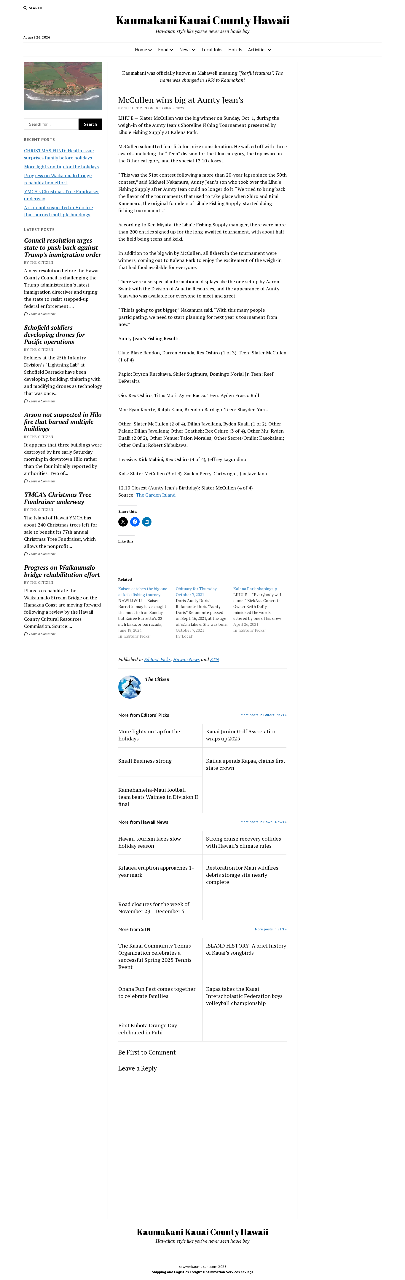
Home (141, 49)
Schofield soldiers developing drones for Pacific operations (54, 334)
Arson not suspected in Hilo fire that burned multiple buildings (63, 421)
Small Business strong (145, 760)
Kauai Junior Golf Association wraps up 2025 (241, 735)
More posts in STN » (271, 929)
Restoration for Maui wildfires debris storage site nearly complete (242, 874)
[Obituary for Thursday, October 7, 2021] (204, 612)
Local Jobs (212, 49)
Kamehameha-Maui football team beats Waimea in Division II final (158, 796)
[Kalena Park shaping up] (262, 609)
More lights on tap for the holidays (61, 166)
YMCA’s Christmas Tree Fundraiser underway (57, 498)
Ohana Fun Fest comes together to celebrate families (156, 992)
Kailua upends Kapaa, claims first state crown (245, 764)
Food (163, 49)
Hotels (235, 49)
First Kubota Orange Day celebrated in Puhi (147, 1029)
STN (214, 659)
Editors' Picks (157, 659)
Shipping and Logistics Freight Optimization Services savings (202, 1272)
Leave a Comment (41, 314)
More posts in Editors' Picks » (264, 715)
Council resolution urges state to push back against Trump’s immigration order (62, 247)
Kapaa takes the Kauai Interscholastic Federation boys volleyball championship (244, 996)
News (185, 49)
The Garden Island (156, 495)
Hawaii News (186, 659)
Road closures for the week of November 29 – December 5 (153, 907)
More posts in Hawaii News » (264, 822)
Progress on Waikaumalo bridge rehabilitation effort (62, 571)
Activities (257, 49)
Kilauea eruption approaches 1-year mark (156, 871)
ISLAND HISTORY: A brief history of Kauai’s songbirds (246, 949)
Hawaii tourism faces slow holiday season (149, 842)
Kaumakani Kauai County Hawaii (202, 20)
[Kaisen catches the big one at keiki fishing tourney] (147, 612)
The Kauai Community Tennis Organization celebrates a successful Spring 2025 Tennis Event (155, 956)
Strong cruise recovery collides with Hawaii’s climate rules (243, 842)
